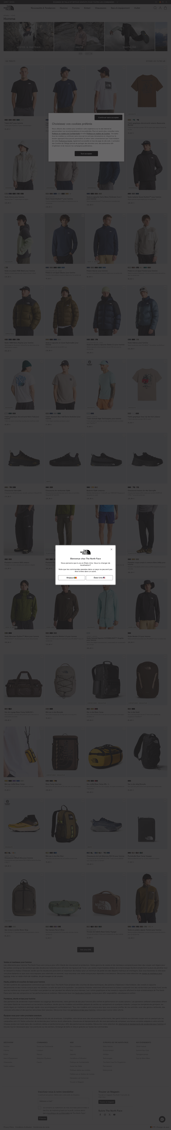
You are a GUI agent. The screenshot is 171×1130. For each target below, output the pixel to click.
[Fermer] (111, 549)
